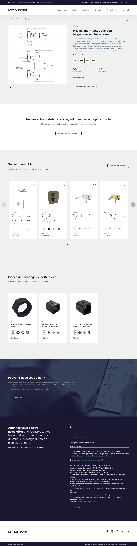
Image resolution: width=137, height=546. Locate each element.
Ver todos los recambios (85, 86)
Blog (92, 2)
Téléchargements (106, 2)
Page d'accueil (62, 10)
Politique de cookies (91, 544)
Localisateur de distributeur (68, 133)
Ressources (97, 2)
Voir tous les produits (118, 165)
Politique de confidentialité (106, 544)
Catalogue (20, 19)
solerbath (85, 2)
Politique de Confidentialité (93, 460)
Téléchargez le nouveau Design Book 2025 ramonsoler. (30, 2)
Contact (114, 2)
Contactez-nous (17, 397)
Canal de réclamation (121, 544)
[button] (8, 87)
